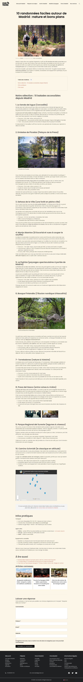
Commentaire (20, 606)
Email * (18, 627)
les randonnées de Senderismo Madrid (47, 508)
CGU (65, 660)
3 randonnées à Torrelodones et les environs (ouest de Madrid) (35, 561)
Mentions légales (68, 658)
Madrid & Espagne (54, 3)
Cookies (66, 665)
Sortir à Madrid (43, 3)
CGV (65, 661)
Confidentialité (68, 663)
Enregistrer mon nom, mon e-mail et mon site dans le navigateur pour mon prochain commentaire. (40, 641)
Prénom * (18, 621)
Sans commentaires (37, 58)
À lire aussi (21, 87)
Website (18, 633)
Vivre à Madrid (64, 3)
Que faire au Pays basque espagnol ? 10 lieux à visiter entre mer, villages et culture (40, 563)
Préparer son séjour (32, 3)
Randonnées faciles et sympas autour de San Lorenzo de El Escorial (36, 560)
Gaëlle (21, 58)
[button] (79, 4)
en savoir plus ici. (60, 531)
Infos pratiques (22, 85)
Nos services (73, 3)
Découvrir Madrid (20, 3)
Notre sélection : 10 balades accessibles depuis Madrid (33, 83)
